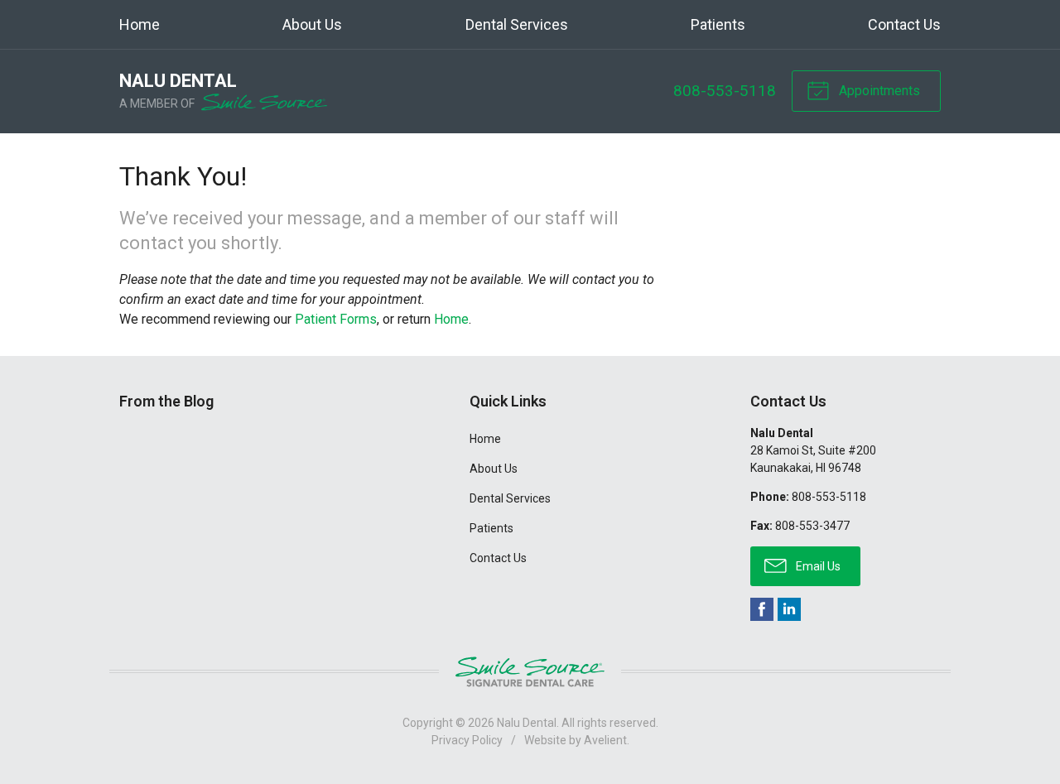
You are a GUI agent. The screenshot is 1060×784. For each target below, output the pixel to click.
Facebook (761, 609)
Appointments (878, 91)
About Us (312, 24)
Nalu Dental (526, 722)
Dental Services (516, 24)
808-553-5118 (724, 90)
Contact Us (904, 24)
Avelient (605, 740)
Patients (718, 24)
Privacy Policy (467, 740)
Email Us (817, 566)
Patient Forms (336, 319)
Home (139, 24)
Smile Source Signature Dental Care (530, 671)
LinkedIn (789, 609)
